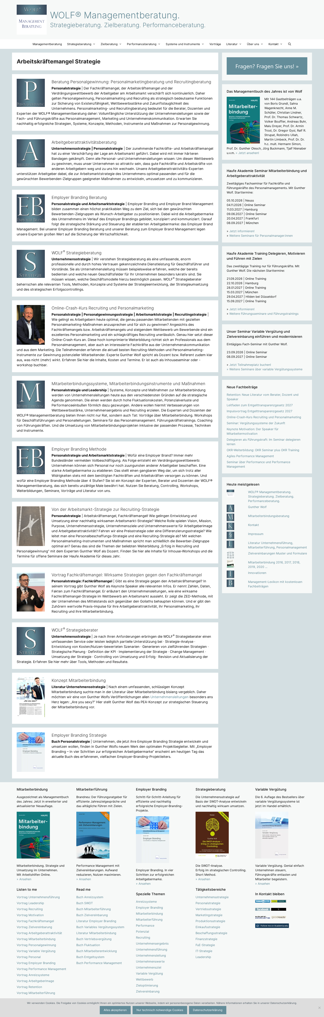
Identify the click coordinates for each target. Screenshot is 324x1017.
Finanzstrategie (206, 939)
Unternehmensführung (151, 949)
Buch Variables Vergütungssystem (100, 927)
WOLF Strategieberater (75, 630)
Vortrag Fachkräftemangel (35, 921)
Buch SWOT (84, 903)
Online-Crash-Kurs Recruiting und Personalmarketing (103, 308)
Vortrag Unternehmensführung (38, 897)
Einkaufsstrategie (208, 927)
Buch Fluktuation (88, 945)
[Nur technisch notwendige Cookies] (319, 1008)
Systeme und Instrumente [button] (183, 44)
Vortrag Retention (29, 987)
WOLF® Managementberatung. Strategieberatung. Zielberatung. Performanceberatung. (271, 496)
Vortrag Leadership (30, 903)
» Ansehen (24, 879)
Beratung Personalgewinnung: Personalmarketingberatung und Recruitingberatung (131, 81)
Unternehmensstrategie (212, 897)
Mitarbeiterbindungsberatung (268, 516)
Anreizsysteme (146, 901)
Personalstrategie (208, 903)
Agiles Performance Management (250, 456)
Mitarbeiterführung (149, 919)
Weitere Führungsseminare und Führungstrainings (263, 313)
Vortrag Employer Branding (36, 963)
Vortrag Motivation (30, 915)
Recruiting (143, 937)
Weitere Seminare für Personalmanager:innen (261, 235)
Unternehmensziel (148, 967)
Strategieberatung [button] (79, 44)
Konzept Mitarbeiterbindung (79, 680)
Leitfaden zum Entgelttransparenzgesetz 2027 (260, 405)
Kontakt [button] (273, 44)
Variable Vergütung (149, 973)
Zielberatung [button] (109, 44)
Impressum (255, 534)
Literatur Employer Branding (96, 921)
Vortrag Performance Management (41, 969)
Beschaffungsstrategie (211, 933)
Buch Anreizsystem (89, 897)
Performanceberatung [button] (141, 44)
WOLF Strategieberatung (76, 252)
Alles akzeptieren (115, 1010)
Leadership (203, 957)
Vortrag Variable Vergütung (36, 951)
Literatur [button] (232, 44)
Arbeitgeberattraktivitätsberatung (84, 142)
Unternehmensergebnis (152, 943)
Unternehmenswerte (150, 961)
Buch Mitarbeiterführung (93, 909)
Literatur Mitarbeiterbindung (96, 933)
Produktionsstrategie (210, 921)
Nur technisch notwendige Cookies (159, 1010)
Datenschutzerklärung (207, 1010)
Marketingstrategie (209, 915)
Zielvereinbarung (148, 991)
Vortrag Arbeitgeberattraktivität (39, 933)
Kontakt (253, 525)
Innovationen (257, 573)
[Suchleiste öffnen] (289, 44)
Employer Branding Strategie (79, 735)
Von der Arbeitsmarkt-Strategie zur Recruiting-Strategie (105, 509)
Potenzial (142, 931)
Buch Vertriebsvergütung (94, 939)
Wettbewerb (144, 979)
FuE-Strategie (205, 945)
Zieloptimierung (147, 985)
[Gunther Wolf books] (278, 918)
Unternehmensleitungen (169, 697)
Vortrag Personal (29, 957)
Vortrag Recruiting (30, 909)
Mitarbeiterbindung (149, 913)
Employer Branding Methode (79, 449)
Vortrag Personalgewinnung (36, 945)
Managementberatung (47, 44)
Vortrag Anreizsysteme (33, 975)
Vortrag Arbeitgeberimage (35, 981)
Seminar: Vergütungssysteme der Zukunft (256, 423)
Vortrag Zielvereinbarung (34, 927)
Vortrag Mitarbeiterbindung (36, 939)
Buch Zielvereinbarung (92, 915)
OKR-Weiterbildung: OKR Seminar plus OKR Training (263, 450)
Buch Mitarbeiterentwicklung (96, 951)
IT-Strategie (204, 951)
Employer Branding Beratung (79, 197)
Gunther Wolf (257, 507)
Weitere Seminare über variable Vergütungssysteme (265, 369)
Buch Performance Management (99, 963)
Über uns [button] (253, 44)
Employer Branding (149, 907)
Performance (145, 925)
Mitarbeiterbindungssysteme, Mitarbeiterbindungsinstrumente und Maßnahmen (128, 383)
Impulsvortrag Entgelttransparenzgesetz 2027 (259, 411)
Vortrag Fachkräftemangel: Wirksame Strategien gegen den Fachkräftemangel (127, 574)
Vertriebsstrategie (208, 909)
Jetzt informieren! (241, 231)
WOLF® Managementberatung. (115, 15)
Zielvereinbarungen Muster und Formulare (277, 553)
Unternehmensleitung (151, 955)
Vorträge (215, 44)
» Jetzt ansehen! (247, 153)
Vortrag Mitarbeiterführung (36, 993)
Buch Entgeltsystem (90, 957)
